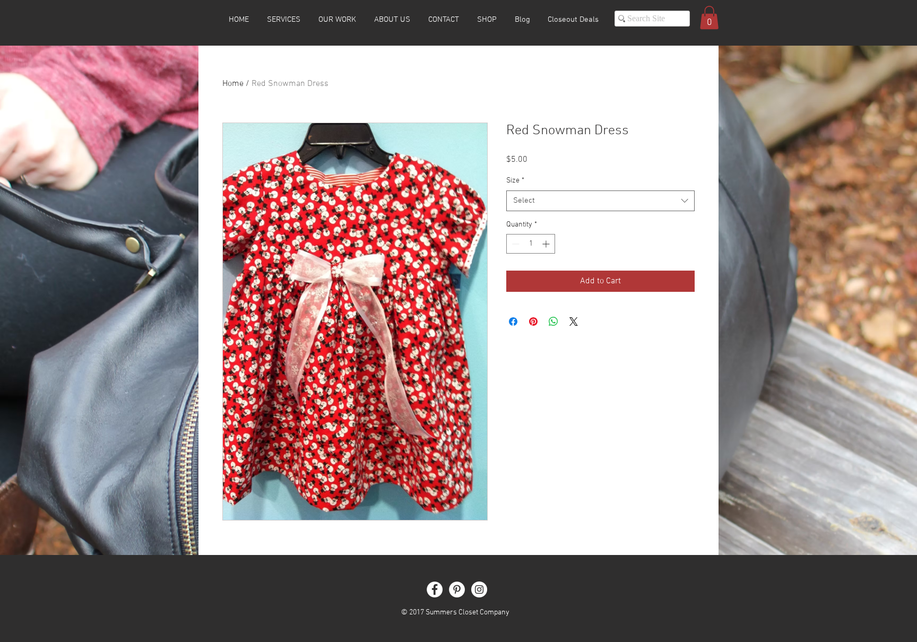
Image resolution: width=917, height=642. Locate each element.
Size (515, 180)
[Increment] (546, 244)
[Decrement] (514, 244)
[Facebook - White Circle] (435, 589)
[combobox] (600, 200)
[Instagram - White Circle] (479, 589)
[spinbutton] (530, 244)
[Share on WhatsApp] (553, 321)
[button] (709, 17)
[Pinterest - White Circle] (457, 589)
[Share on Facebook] (513, 321)
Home (233, 84)
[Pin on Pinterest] (533, 321)
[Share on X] (573, 321)
